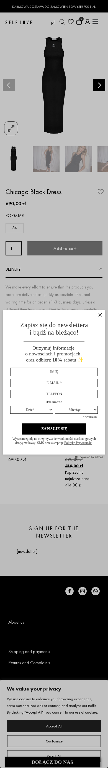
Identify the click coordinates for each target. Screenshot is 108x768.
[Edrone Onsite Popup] (54, 384)
